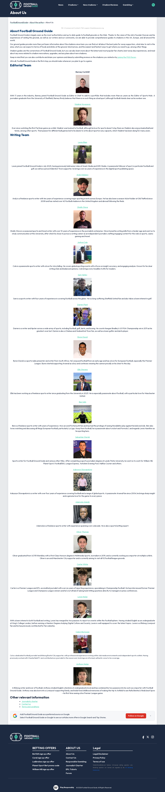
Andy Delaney (82, 175)
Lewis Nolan (83, 597)
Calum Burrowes (82, 632)
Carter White (82, 564)
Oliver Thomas (82, 532)
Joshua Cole (82, 242)
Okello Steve (82, 207)
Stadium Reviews (110, 5)
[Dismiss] (150, 716)
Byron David (82, 337)
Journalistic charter (30, 701)
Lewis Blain (82, 142)
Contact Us (71, 758)
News (60, 5)
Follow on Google (136, 716)
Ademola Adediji (82, 502)
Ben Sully (82, 402)
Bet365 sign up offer (41, 754)
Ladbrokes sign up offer (43, 761)
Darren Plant (82, 304)
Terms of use (99, 761)
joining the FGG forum (127, 57)
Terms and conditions (30, 706)
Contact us (26, 704)
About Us (70, 754)
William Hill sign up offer (43, 769)
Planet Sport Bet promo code (45, 765)
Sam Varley (82, 275)
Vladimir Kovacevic (82, 104)
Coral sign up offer (40, 758)
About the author (37, 22)
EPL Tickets (71, 769)
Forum (69, 773)
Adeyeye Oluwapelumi (82, 469)
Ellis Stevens (82, 369)
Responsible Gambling (76, 761)
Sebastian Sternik (82, 437)
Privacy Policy (99, 758)
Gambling (127, 5)
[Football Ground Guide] (24, 5)
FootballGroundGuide (19, 22)
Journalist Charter (74, 765)
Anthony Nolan (82, 664)
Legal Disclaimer (100, 754)
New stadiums (89, 5)
